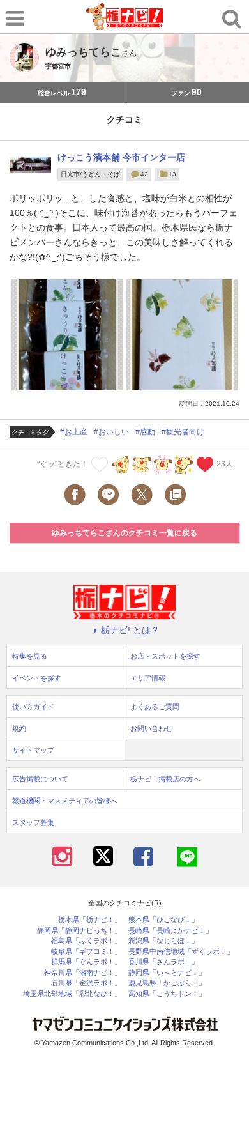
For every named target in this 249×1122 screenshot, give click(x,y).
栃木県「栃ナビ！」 (89, 919)
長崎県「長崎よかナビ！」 (170, 930)
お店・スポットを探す (165, 656)
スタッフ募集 (33, 822)
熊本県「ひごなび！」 (163, 919)
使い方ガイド (33, 707)
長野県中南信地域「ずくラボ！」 (181, 951)
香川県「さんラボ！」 (163, 961)
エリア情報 (147, 678)
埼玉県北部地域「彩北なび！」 (72, 993)
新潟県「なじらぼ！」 (163, 940)
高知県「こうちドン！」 (167, 993)
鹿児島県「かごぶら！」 (167, 983)
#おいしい (111, 431)
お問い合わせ (151, 728)
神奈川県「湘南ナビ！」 (82, 972)
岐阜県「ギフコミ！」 (86, 951)
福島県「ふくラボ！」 (86, 940)
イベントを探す (36, 678)
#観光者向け (183, 431)
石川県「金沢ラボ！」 (86, 983)
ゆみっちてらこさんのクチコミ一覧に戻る (124, 532)
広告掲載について (40, 779)
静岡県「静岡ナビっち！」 (79, 930)
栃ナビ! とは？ (130, 630)
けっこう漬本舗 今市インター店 (121, 157)
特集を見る (29, 656)
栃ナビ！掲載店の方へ (165, 779)
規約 (19, 728)
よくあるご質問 (154, 707)
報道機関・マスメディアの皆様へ (64, 800)
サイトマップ (33, 750)
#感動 (145, 431)
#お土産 (73, 431)
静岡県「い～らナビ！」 (167, 972)
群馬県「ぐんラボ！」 (86, 961)
